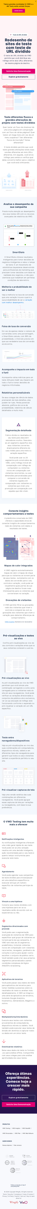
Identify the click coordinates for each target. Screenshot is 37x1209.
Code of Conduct (28, 1194)
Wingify (18, 1192)
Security (10, 1194)
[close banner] (36, 1)
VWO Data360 (26, 1128)
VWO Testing (6, 1128)
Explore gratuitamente (18, 77)
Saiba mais (18, 11)
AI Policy (11, 1196)
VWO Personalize (7, 1133)
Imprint (17, 1196)
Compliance (18, 1194)
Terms (5, 1194)
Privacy (4, 1196)
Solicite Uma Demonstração (18, 71)
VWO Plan (17, 1133)
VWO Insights (9, 622)
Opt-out (22, 1196)
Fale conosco (18, 1145)
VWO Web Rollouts (27, 1133)
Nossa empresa (7, 1145)
